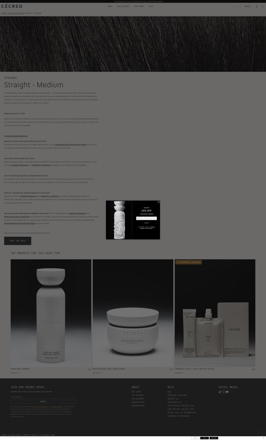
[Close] (263, 438)
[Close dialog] (158, 202)
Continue (146, 222)
